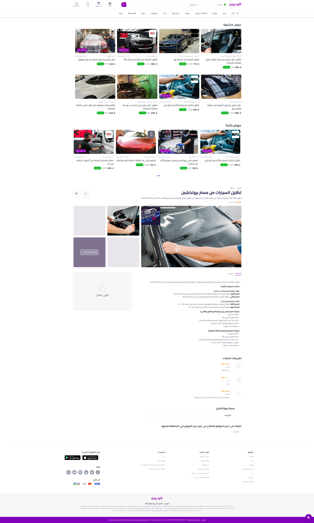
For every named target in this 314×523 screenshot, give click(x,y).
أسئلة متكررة (205, 460)
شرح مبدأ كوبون (204, 456)
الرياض (239, 188)
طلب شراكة (205, 464)
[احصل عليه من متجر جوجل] (72, 457)
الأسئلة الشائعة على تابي (201, 477)
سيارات (231, 188)
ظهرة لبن (236, 431)
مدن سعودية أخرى (247, 469)
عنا (164, 456)
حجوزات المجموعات (203, 469)
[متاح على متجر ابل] (90, 457)
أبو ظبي (251, 477)
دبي (252, 473)
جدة (252, 460)
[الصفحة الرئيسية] (235, 4)
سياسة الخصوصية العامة (157, 469)
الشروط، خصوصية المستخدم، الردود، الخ (153, 464)
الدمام (251, 464)
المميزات (238, 273)
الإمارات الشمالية (248, 481)
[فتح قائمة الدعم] (308, 517)
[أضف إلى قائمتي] (76, 193)
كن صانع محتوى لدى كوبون (200, 473)
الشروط (230, 273)
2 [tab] (155, 175)
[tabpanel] (220, 152)
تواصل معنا (161, 460)
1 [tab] (158, 175)
